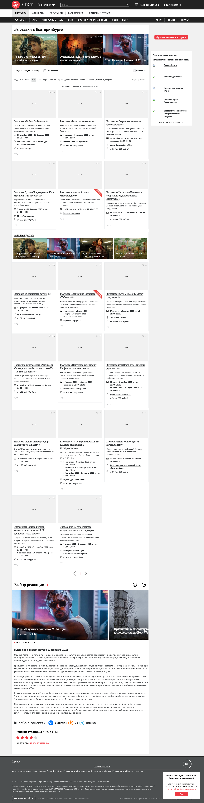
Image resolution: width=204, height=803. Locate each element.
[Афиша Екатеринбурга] (22, 4)
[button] (135, 585)
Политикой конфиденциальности (181, 789)
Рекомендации (24, 235)
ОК (181, 794)
